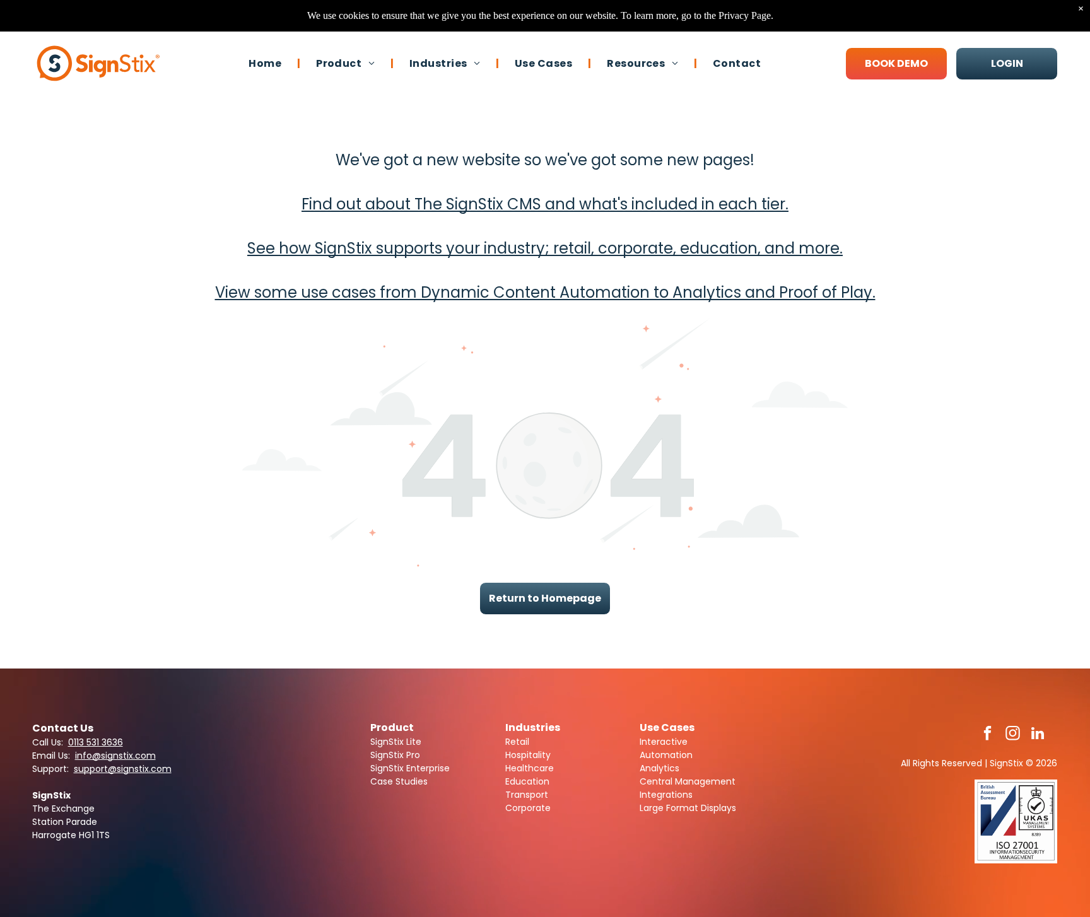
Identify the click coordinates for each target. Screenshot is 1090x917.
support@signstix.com (123, 768)
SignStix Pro (395, 755)
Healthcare (529, 768)
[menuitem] (266, 63)
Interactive (664, 741)
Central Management (687, 781)
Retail (517, 741)
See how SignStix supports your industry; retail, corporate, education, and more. (545, 248)
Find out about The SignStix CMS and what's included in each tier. (545, 204)
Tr (509, 794)
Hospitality (528, 755)
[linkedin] (1038, 734)
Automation (666, 755)
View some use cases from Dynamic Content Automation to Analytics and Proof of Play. (545, 292)
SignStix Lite (395, 741)
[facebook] (987, 734)
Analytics (659, 768)
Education (527, 781)
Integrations (666, 794)
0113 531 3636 (95, 742)
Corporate (528, 808)
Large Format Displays (688, 808)
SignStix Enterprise (410, 768)
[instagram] (1013, 734)
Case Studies (399, 781)
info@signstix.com (115, 755)
